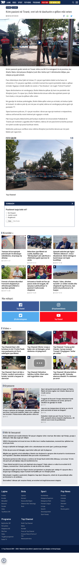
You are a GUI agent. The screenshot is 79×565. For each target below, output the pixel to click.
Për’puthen (4, 526)
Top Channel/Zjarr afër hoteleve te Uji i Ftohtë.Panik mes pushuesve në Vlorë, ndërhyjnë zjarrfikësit (13, 350)
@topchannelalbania (58, 308)
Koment (23, 498)
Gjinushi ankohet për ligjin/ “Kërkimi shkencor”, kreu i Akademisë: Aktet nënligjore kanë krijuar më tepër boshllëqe (64, 257)
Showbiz (63, 495)
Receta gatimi (65, 509)
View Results (17, 221)
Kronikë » (8, 233)
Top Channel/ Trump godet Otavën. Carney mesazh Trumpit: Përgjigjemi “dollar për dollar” (64, 350)
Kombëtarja (44, 495)
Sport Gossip (45, 514)
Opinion (23, 495)
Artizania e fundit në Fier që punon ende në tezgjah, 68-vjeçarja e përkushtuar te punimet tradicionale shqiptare (38, 287)
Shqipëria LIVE (5, 528)
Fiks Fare (4, 531)
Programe (36, 2)
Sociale (3, 506)
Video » (7, 328)
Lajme (9, 2)
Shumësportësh (46, 511)
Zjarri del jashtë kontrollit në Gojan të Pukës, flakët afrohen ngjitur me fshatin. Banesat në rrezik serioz (57, 392)
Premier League (46, 503)
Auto (22, 506)
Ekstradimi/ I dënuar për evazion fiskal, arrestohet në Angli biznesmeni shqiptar (32, 480)
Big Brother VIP (6, 523)
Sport (20, 2)
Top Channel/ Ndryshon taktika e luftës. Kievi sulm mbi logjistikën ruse (37, 374)
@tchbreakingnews (20, 319)
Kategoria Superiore (47, 498)
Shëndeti (63, 503)
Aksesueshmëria (26, 538)
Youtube (45, 2)
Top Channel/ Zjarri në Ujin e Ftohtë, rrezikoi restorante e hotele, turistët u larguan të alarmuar (13, 375)
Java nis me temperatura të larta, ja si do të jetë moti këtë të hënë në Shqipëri (57, 410)
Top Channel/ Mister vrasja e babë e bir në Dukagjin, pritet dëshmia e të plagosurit (38, 349)
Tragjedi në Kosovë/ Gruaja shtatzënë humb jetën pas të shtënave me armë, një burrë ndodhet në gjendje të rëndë (57, 402)
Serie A (43, 509)
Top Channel (20, 308)
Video (14, 2)
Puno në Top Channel (27, 531)
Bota (23, 491)
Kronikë (8, 7)
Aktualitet (4, 501)
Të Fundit (14, 7)
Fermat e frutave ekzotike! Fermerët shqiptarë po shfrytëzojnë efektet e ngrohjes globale (12, 286)
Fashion (63, 501)
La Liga (43, 506)
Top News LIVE (55, 2)
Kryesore (9, 385)
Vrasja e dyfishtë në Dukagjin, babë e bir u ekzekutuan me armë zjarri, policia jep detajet (35, 447)
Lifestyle (63, 498)
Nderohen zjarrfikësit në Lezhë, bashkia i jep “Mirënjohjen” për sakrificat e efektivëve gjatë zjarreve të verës (38, 257)
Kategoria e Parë (46, 501)
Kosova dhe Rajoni (26, 501)
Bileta (23, 526)
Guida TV (4, 539)
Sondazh (10, 204)
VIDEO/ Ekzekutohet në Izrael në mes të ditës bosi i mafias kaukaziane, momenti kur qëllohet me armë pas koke (38, 442)
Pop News (27, 2)
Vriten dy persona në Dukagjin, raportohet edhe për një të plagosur (27, 450)
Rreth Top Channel (26, 523)
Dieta (62, 506)
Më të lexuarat (12, 432)
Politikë (3, 495)
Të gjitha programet (7, 536)
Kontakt (23, 528)
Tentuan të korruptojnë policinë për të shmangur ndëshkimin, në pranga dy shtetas (12, 256)
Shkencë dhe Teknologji (28, 503)
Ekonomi (4, 503)
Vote (9, 221)
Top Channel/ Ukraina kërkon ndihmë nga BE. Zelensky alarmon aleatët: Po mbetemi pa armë (64, 375)
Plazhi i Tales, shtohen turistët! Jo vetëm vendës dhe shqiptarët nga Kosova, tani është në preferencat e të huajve (65, 287)
